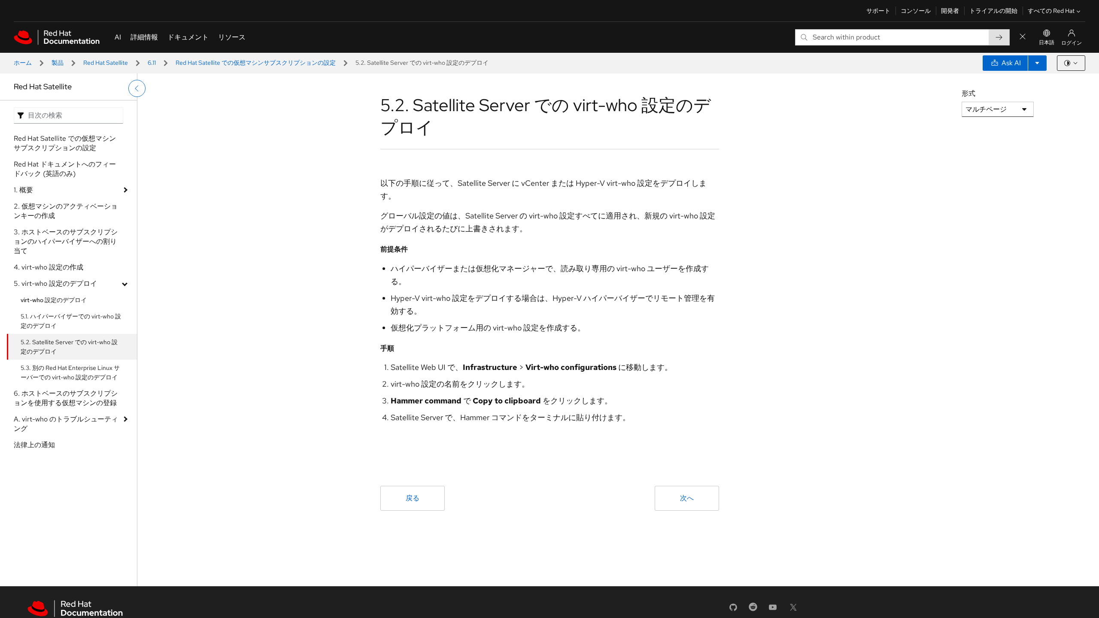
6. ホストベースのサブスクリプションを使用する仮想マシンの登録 (66, 398)
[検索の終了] (1023, 37)
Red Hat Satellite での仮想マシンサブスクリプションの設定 (256, 63)
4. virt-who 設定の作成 (48, 267)
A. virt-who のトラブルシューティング (66, 424)
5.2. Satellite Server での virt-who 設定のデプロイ (69, 346)
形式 (968, 93)
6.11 (152, 63)
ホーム (23, 63)
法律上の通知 (34, 444)
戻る (412, 498)
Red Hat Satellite (105, 63)
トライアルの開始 (993, 11)
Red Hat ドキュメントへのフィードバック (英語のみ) (65, 169)
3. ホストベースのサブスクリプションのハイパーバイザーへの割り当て (66, 241)
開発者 (950, 11)
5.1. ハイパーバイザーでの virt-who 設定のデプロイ (71, 321)
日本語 (1046, 42)
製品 (58, 63)
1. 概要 (23, 189)
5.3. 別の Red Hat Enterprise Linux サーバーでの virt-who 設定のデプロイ (70, 372)
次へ (687, 498)
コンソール (916, 11)
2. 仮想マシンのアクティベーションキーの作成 (66, 211)
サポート (878, 11)
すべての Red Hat (1051, 11)
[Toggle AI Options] (1037, 63)
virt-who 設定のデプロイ (54, 300)
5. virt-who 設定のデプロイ (55, 283)
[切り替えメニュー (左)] (137, 88)
